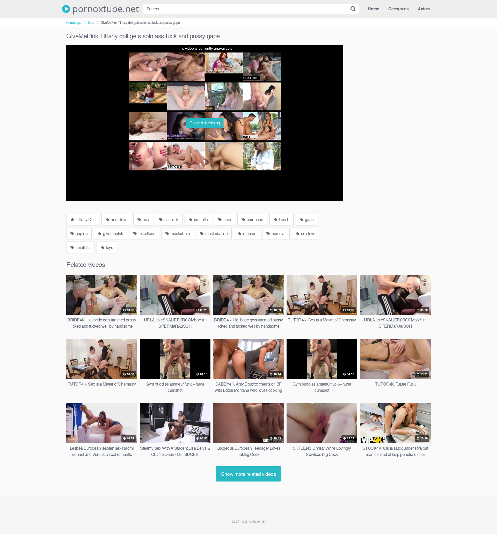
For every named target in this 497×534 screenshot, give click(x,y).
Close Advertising (204, 123)
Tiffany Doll (85, 219)
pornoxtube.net (104, 8)
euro (226, 219)
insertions (146, 233)
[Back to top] (483, 517)
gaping (81, 233)
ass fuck (170, 219)
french (283, 219)
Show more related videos (248, 473)
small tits (83, 247)
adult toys (118, 219)
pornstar (278, 233)
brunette (200, 219)
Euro (91, 22)
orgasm (249, 233)
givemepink (112, 233)
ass (145, 219)
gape (309, 219)
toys (109, 247)
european (254, 219)
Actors (424, 9)
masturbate (180, 233)
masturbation (216, 233)
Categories (398, 9)
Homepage (73, 22)
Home (373, 9)
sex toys (307, 233)
